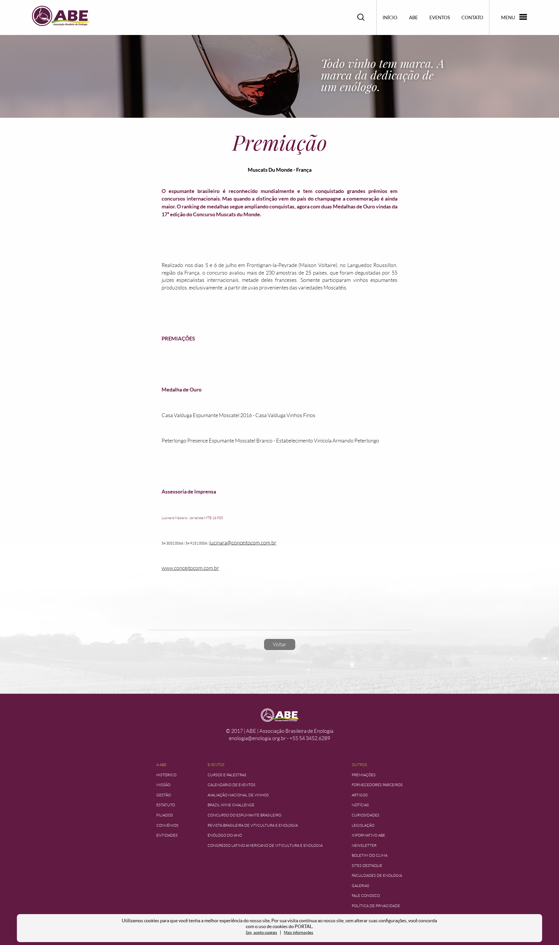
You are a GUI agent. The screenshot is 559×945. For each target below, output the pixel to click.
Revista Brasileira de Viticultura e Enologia (253, 825)
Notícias (360, 805)
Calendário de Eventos (231, 785)
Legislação (363, 825)
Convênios (167, 825)
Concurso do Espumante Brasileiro (244, 815)
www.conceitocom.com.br (190, 568)
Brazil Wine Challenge (231, 805)
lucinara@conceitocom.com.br (242, 543)
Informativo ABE (368, 835)
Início (390, 17)
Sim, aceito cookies (261, 932)
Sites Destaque (367, 865)
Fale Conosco (366, 895)
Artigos (360, 795)
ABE (413, 17)
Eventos (439, 17)
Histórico (166, 775)
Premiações (364, 775)
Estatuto (165, 805)
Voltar (279, 644)
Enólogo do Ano (225, 835)
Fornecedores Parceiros (377, 785)
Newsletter (364, 845)
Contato (472, 17)
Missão (163, 785)
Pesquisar (361, 17)
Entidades (167, 835)
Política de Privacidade (376, 906)
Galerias (360, 885)
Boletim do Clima (370, 855)
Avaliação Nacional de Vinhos (238, 795)
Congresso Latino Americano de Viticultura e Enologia (265, 845)
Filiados (164, 815)
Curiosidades (365, 815)
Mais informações (298, 932)
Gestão (163, 795)
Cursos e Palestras (227, 775)
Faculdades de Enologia (377, 875)
